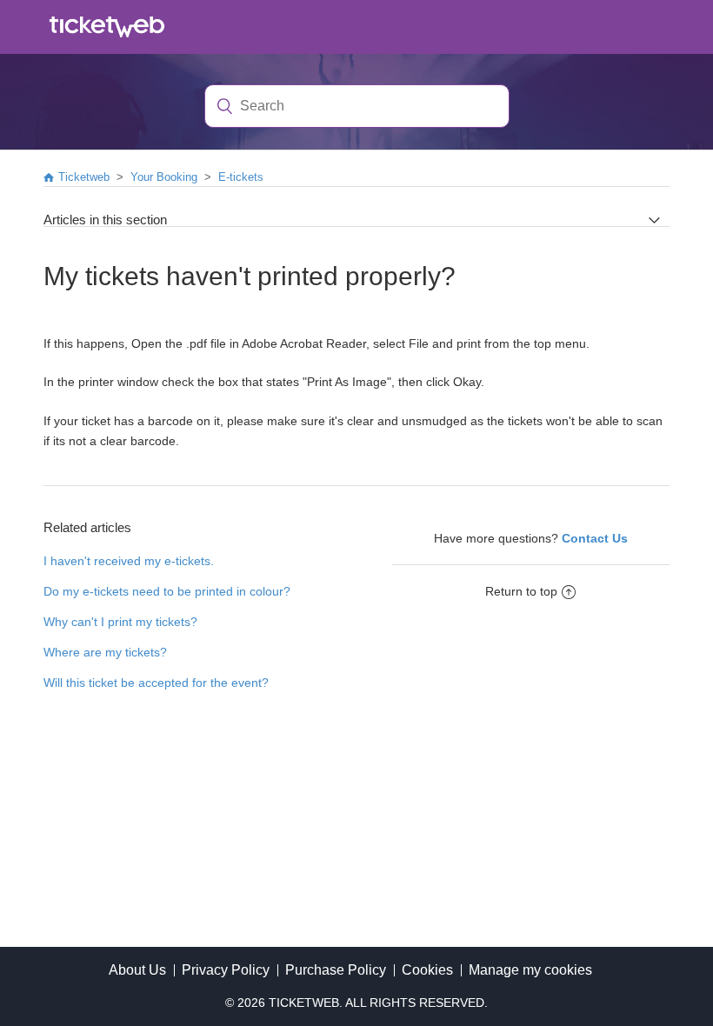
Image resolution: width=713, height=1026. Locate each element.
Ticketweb (84, 176)
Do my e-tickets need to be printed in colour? (166, 591)
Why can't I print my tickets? (120, 622)
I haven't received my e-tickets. (128, 561)
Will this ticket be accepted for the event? (156, 683)
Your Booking (163, 176)
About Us (137, 970)
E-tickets (240, 176)
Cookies (427, 970)
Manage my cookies (530, 970)
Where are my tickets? (105, 652)
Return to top (521, 591)
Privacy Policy (226, 970)
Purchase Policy (335, 970)
